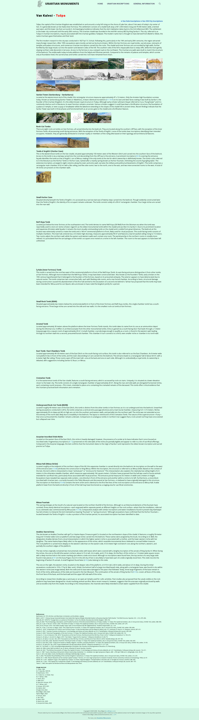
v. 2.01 (114, 714)
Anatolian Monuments (104, 718)
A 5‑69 (62, 482)
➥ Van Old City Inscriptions (152, 21)
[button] (160, 4)
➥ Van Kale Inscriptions (130, 21)
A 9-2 (86, 560)
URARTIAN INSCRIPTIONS (118, 4)
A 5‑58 (78, 510)
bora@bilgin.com (110, 711)
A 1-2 (71, 442)
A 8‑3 (138, 156)
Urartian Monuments (62, 4)
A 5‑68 (54, 469)
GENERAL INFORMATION (144, 4)
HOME (100, 4)
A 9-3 (135, 572)
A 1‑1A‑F (110, 100)
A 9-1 (54, 558)
